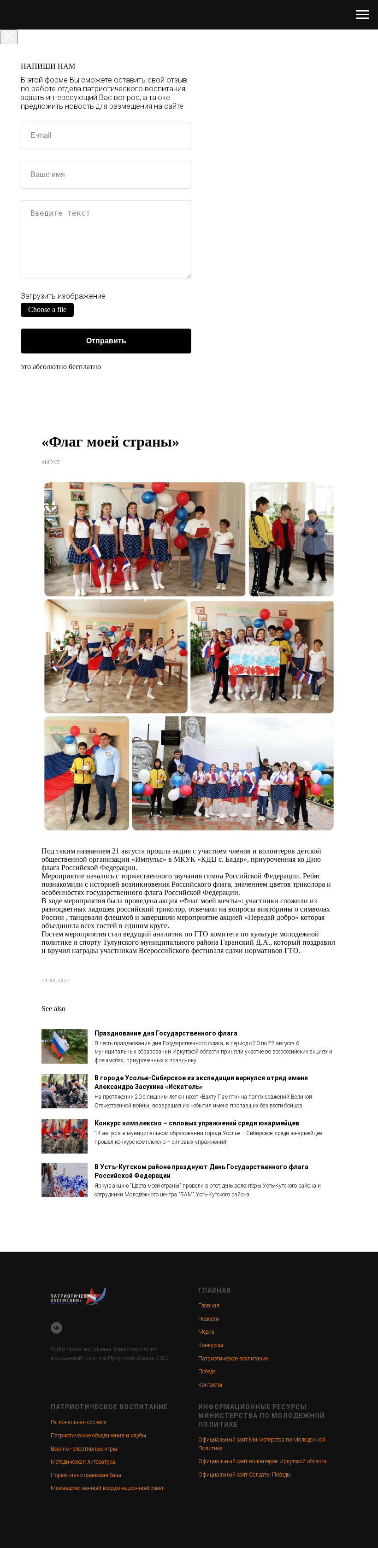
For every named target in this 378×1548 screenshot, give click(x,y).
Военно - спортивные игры (84, 1449)
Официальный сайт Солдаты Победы (244, 1474)
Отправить (106, 341)
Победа (207, 1371)
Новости (208, 1319)
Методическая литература (83, 1462)
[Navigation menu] (362, 14)
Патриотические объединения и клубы (98, 1435)
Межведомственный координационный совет (107, 1488)
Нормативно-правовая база (86, 1475)
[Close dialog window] (9, 36)
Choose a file (47, 309)
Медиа (206, 1332)
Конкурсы (210, 1345)
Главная (208, 1305)
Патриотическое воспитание (233, 1358)
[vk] (56, 1328)
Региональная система (78, 1422)
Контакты (210, 1385)
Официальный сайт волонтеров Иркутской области (262, 1461)
